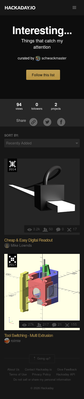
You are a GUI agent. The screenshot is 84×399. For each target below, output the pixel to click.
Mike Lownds (21, 245)
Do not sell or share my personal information (42, 379)
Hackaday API (65, 374)
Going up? (43, 358)
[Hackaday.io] (20, 7)
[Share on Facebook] (61, 120)
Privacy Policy (41, 374)
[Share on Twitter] (48, 120)
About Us (13, 369)
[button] (74, 7)
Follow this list (43, 74)
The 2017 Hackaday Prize (12, 260)
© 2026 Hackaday (42, 388)
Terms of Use (18, 374)
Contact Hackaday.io (38, 369)
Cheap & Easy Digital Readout (28, 240)
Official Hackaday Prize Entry (12, 165)
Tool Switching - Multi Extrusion (28, 335)
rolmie (16, 340)
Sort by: (11, 135)
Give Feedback (67, 369)
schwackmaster (54, 58)
